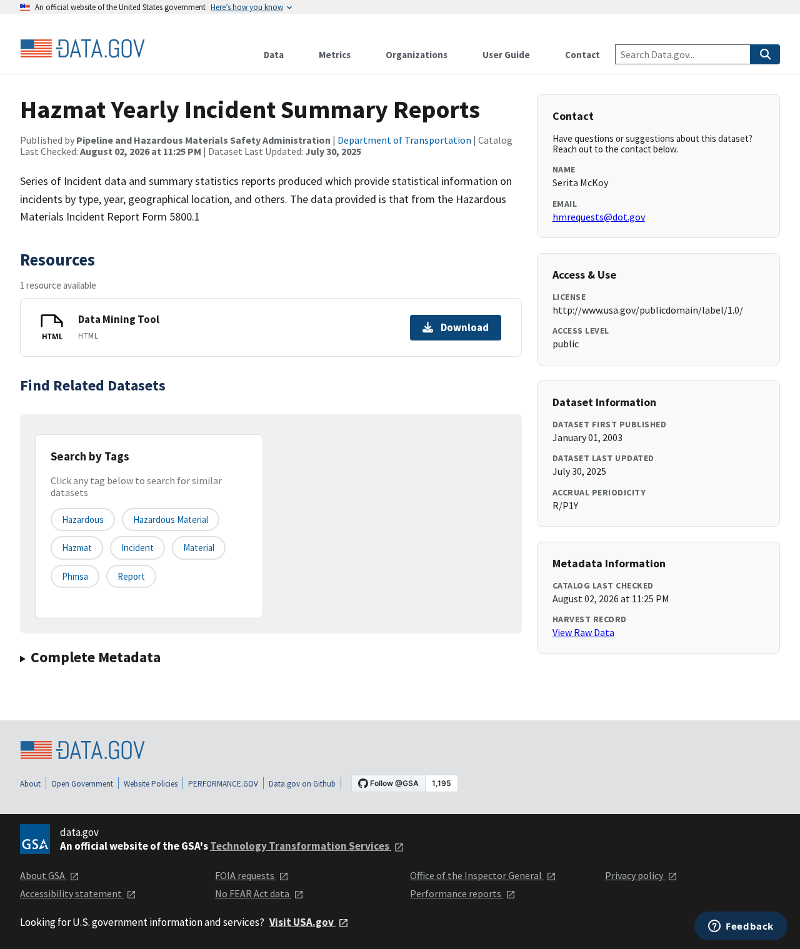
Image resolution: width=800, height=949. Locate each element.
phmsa (75, 576)
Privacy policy (635, 875)
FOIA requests (245, 875)
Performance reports (456, 893)
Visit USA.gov (302, 922)
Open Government (82, 783)
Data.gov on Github (302, 783)
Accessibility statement (72, 893)
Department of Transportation (404, 140)
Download (465, 327)
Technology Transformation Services (300, 846)
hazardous (83, 519)
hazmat (77, 548)
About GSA (43, 875)
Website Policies (151, 783)
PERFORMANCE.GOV (223, 783)
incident (137, 548)
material (198, 548)
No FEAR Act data (253, 893)
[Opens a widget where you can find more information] (741, 927)
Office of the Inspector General (477, 875)
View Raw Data (583, 632)
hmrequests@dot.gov (598, 217)
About (30, 783)
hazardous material (170, 519)
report (131, 576)
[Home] (82, 49)
